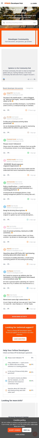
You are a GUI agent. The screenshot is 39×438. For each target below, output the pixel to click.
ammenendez (11, 181)
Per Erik (9, 117)
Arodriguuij (10, 271)
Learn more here (19, 339)
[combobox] (19, 22)
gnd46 (9, 205)
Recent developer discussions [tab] (13, 88)
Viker (8, 295)
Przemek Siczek (11, 139)
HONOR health (11, 159)
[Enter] (3, 22)
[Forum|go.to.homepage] (14, 3)
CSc (8, 226)
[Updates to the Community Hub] (19, 65)
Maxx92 (9, 248)
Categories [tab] (29, 88)
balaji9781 (10, 93)
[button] (19, 434)
